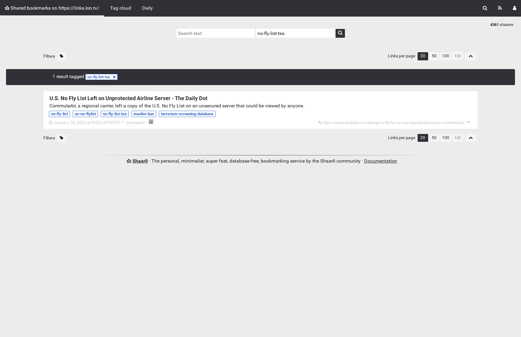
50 (434, 56)
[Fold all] (471, 56)
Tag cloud (120, 8)
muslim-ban (144, 114)
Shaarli (140, 161)
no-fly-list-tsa (98, 77)
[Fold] (468, 122)
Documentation (380, 161)
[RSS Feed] (500, 8)
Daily (147, 8)
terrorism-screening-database (187, 114)
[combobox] (295, 33)
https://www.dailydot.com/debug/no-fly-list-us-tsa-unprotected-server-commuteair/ (393, 122)
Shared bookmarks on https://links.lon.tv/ (54, 8)
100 (445, 56)
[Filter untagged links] (61, 56)
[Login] (514, 8)
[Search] (485, 8)
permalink (99, 122)
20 (422, 56)
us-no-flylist (85, 114)
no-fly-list (59, 114)
